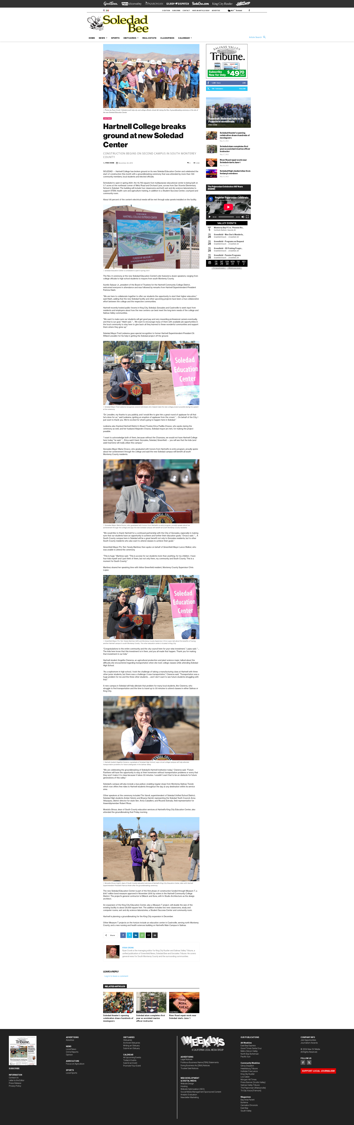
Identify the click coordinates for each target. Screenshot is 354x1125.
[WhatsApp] (142, 935)
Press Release (15, 1083)
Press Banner (246, 1082)
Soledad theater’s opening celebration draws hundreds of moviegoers (118, 1018)
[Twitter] (129, 935)
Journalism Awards (309, 1043)
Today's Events (129, 1060)
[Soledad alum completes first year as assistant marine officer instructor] (151, 1002)
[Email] (148, 935)
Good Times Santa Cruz (251, 1048)
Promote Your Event (132, 1066)
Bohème (244, 1102)
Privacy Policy (15, 1086)
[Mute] (242, 216)
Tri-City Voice (246, 1091)
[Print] (155, 935)
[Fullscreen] (247, 216)
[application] (228, 207)
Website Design (187, 1083)
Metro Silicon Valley (249, 1051)
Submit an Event (130, 1063)
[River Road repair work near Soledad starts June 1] (184, 1002)
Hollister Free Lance (249, 1071)
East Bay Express (248, 1045)
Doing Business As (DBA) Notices (195, 1065)
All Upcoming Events (132, 1057)
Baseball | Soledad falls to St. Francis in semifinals (226, 120)
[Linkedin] (136, 935)
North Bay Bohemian (250, 1054)
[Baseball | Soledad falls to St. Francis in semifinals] (228, 112)
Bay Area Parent (247, 1100)
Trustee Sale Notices (189, 1068)
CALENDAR (128, 1055)
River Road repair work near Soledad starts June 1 (182, 1016)
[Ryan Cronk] (112, 951)
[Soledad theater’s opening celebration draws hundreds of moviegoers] (118, 1002)
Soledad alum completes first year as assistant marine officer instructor (150, 1018)
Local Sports (71, 1073)
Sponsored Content (212, 1092)
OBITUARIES (129, 1037)
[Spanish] (108, 10)
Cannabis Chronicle (249, 1105)
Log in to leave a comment (116, 976)
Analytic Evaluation (189, 1095)
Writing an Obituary (131, 1045)
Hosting (184, 1086)
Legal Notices (186, 1059)
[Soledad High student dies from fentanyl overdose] (211, 173)
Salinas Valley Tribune (250, 1085)
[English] (104, 10)
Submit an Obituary (131, 1048)
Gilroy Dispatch (247, 1066)
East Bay (244, 1108)
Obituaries (127, 1040)
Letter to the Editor (16, 1080)
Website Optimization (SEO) (193, 1089)
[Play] (209, 216)
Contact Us (14, 1078)
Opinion (69, 1055)
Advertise (70, 1040)
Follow (242, 89)
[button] (258, 37)
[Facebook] (249, 10)
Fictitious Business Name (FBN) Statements (200, 1062)
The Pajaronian (247, 1088)
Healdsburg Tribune (249, 1068)
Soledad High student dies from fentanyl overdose (235, 172)
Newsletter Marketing (190, 1097)
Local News (107, 118)
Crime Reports (72, 1052)
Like (244, 83)
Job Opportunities (308, 1040)
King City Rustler (248, 1074)
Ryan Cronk (109, 163)
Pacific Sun (245, 1057)
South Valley (246, 1111)
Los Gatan (245, 1077)
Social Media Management (192, 1092)
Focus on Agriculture (75, 1064)
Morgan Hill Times (249, 1079)
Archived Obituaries (131, 1043)
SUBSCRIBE (14, 1068)
